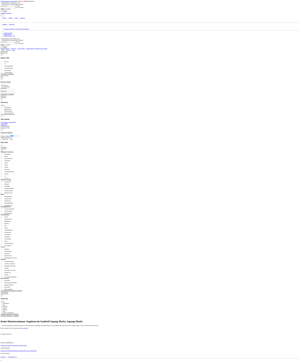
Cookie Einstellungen (31, 350)
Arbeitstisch (7, 160)
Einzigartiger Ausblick (9, 266)
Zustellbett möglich (9, 188)
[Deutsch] (3, 26)
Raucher (6, 274)
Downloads (24, 345)
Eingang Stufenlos (8, 285)
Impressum (3, 350)
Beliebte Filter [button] (4, 53)
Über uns (18, 345)
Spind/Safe (7, 169)
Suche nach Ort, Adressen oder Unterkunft (12, 4)
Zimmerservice (8, 255)
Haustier (6, 268)
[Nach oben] (1, 331)
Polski (16, 18)
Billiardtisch (7, 221)
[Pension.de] (23, 340)
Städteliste (4, 24)
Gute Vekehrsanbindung (10, 277)
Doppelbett (7, 186)
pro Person (5, 85)
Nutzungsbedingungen (14, 350)
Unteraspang (4, 125)
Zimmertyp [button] (3, 97)
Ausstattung (4, 147)
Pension (5, 308)
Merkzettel (11, 24)
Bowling (6, 223)
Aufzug (6, 167)
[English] (1, 26)
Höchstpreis (4, 91)
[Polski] (5, 26)
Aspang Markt (4, 123)
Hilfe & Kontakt (12, 345)
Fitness (6, 228)
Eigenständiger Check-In (10, 258)
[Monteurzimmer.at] (9, 340)
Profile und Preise (8, 33)
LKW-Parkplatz (8, 72)
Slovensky (22, 18)
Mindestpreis (4, 88)
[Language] (2, 15)
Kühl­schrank (7, 201)
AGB (7, 350)
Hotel (4, 311)
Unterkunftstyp (4, 292)
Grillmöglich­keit (8, 230)
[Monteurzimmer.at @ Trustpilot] (12, 357)
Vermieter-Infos (7, 34)
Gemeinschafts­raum (9, 171)
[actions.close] (2, 55)
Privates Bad (7, 70)
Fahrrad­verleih (8, 219)
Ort (1, 137)
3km (3, 137)
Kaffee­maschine (8, 196)
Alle (3, 105)
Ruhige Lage (7, 272)
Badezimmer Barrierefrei (10, 282)
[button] (3, 21)
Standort (17, 5)
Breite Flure (7, 287)
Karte (13, 50)
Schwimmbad (7, 239)
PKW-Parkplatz (8, 213)
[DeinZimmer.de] (37, 340)
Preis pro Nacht (4, 75)
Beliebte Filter (4, 51)
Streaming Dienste (8, 243)
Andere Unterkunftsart (8, 312)
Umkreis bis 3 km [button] (5, 128)
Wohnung (5, 306)
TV (5, 64)
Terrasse (6, 174)
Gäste (8, 9)
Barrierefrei (7, 280)
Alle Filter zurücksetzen (6, 314)
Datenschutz (23, 350)
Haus (4, 305)
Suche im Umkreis (5, 126)
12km (10, 137)
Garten (6, 165)
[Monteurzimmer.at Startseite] (8, 1)
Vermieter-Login (8, 29)
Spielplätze (7, 236)
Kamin (6, 163)
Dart (5, 225)
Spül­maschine (7, 198)
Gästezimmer (6, 303)
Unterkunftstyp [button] (4, 293)
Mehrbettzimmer (8, 111)
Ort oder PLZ (24, 328)
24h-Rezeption (8, 251)
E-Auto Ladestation (9, 209)
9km (8, 137)
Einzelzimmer (7, 107)
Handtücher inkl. (8, 193)
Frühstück (6, 249)
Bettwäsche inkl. (8, 158)
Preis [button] (2, 77)
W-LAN (6, 61)
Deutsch (10, 18)
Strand (6, 217)
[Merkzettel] (12, 13)
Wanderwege (7, 232)
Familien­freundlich (9, 261)
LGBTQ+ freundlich (9, 263)
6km (5, 137)
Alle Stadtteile (4, 114)
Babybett (6, 184)
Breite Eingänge (8, 289)
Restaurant (7, 253)
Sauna (5, 241)
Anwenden (15, 314)
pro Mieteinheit (6, 86)
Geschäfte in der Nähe (9, 270)
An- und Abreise (19, 7)
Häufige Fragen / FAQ (9, 36)
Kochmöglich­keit (8, 66)
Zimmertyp (3, 96)
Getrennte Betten (8, 68)
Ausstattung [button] (4, 148)
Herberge (5, 309)
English (4, 18)
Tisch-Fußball (7, 245)
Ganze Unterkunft (8, 113)
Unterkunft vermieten (6, 13)
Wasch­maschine (8, 205)
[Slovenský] (7, 26)
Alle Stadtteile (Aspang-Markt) (8, 122)
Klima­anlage (7, 154)
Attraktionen (7, 234)
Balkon (6, 156)
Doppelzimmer (8, 109)
